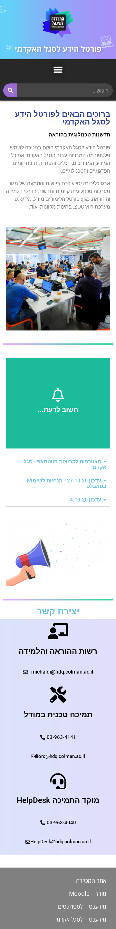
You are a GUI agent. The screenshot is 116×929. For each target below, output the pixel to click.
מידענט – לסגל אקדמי (80, 919)
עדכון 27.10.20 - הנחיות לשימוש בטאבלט (66, 483)
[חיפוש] (10, 90)
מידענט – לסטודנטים (82, 906)
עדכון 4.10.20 (85, 500)
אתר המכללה (91, 880)
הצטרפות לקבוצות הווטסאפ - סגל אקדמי (65, 464)
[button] (58, 69)
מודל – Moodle (87, 893)
